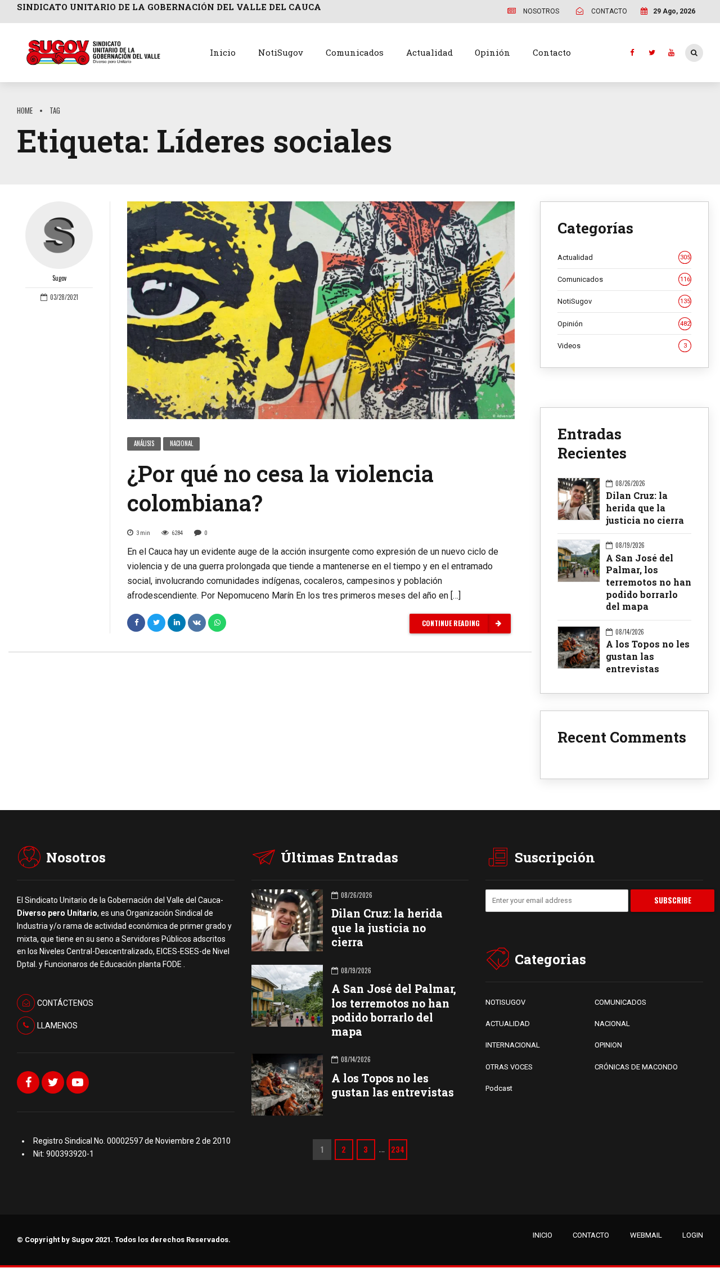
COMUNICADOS (620, 1002)
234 (397, 1149)
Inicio (223, 52)
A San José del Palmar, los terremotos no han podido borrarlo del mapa (648, 582)
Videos (622, 345)
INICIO (542, 1235)
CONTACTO (591, 1235)
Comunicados (355, 52)
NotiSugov (280, 52)
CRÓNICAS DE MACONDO (636, 1067)
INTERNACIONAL (512, 1045)
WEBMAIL (646, 1235)
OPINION (608, 1045)
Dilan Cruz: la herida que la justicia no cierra (645, 507)
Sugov (59, 277)
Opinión (492, 52)
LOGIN (692, 1235)
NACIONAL (612, 1023)
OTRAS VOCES (509, 1067)
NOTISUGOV (505, 1002)
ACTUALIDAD (507, 1023)
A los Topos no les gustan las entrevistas (648, 656)
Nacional (181, 443)
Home (25, 110)
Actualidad (429, 52)
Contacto (552, 52)
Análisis (144, 443)
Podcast (498, 1088)
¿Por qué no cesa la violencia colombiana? (280, 488)
